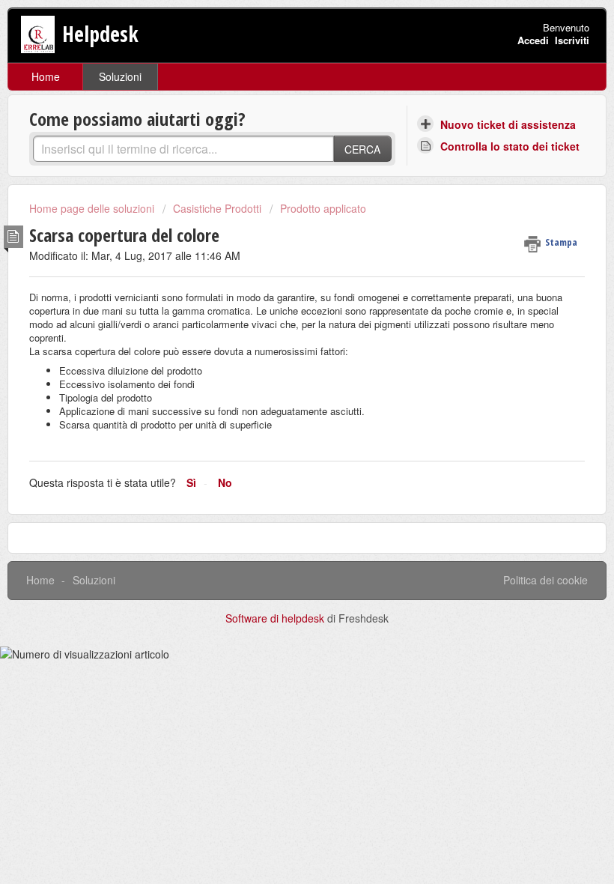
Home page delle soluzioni (93, 208)
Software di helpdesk (276, 618)
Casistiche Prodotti (217, 208)
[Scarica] (279, 434)
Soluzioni (120, 76)
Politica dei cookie (545, 579)
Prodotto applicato (323, 208)
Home (45, 76)
